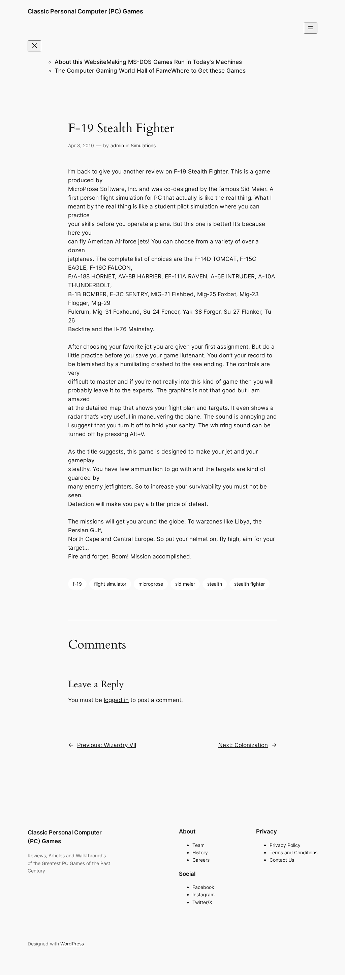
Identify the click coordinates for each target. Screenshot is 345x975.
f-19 (77, 584)
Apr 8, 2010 (81, 145)
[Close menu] (34, 45)
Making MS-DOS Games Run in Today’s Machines (174, 61)
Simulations (143, 145)
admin (117, 145)
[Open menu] (310, 28)
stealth (214, 584)
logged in (116, 700)
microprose (150, 584)
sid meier (185, 584)
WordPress (72, 943)
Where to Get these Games (208, 70)
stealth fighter (249, 584)
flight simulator (110, 584)
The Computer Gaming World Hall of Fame (113, 70)
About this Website (80, 61)
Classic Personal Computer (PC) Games (85, 11)
